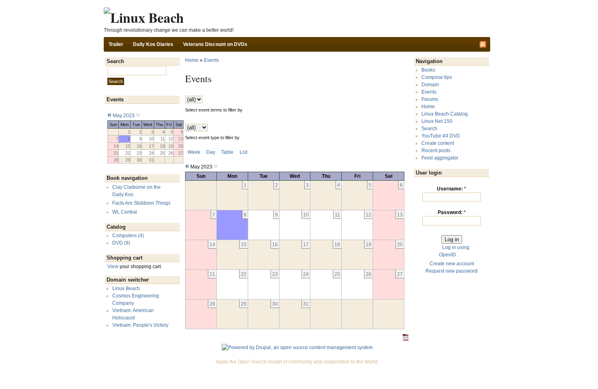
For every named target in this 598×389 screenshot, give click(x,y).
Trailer (116, 44)
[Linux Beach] (144, 17)
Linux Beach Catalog (444, 114)
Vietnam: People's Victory (140, 325)
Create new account (452, 264)
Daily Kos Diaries (153, 44)
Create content (437, 143)
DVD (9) (121, 243)
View (112, 266)
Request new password (452, 271)
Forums (429, 99)
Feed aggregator (439, 158)
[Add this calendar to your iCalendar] (405, 339)
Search (429, 128)
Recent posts (435, 150)
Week (194, 152)
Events (211, 60)
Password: (452, 212)
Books (428, 70)
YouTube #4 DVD (440, 136)
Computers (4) (128, 235)
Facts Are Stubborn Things (141, 203)
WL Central (124, 212)
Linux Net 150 (436, 121)
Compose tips (436, 77)
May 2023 (124, 115)
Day (210, 152)
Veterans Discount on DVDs (215, 44)
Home (192, 60)
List (243, 152)
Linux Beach (126, 288)
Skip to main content (297, 4)
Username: (451, 189)
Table (227, 152)
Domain (430, 84)
